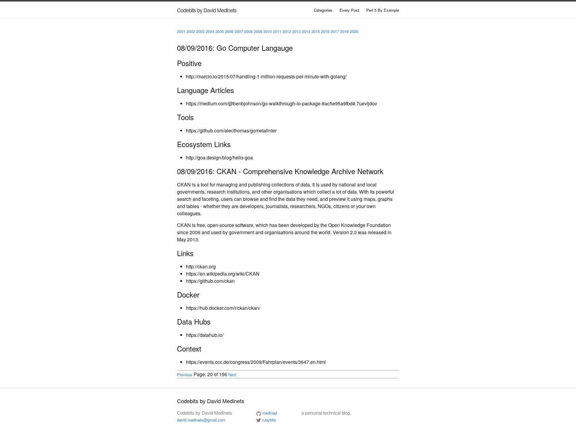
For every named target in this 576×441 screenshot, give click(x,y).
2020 (354, 31)
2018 (344, 31)
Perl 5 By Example (382, 10)
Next (232, 374)
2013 (296, 31)
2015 (315, 31)
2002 (191, 31)
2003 (200, 31)
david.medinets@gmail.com (201, 420)
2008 (248, 31)
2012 (287, 31)
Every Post (349, 10)
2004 (210, 31)
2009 (258, 31)
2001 (181, 31)
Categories (323, 10)
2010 (267, 31)
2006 (229, 31)
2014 (306, 31)
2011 (277, 31)
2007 (239, 31)
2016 (325, 31)
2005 (219, 31)
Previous (184, 374)
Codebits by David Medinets (206, 10)
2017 (335, 31)
